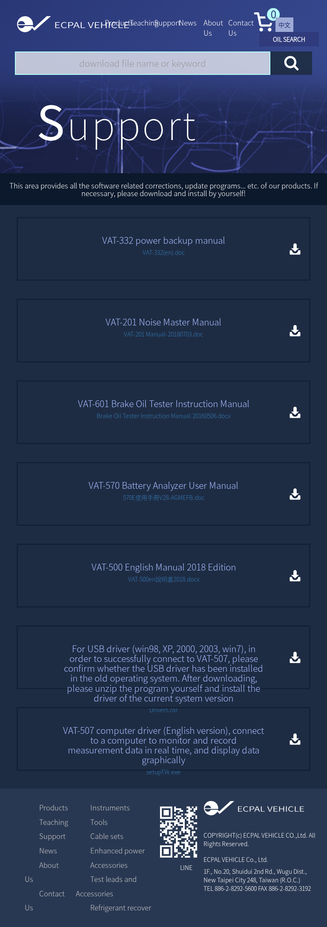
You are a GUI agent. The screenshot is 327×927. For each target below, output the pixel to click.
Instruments (110, 807)
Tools (99, 822)
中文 (284, 24)
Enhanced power (117, 850)
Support (167, 22)
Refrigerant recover (120, 907)
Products (119, 22)
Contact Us (241, 27)
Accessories (109, 865)
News (188, 22)
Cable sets (106, 836)
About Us (213, 27)
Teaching (143, 22)
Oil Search (289, 39)
